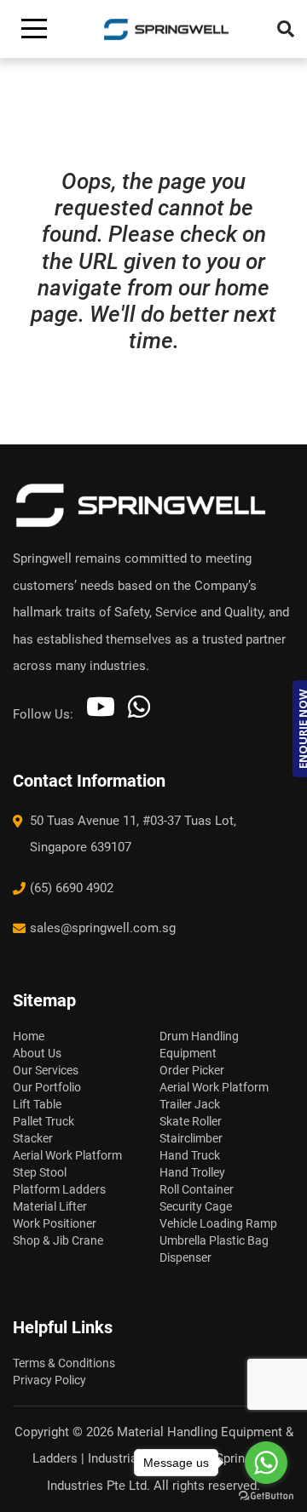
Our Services (45, 1070)
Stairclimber (191, 1138)
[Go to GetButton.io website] (266, 1495)
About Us (37, 1053)
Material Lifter (50, 1206)
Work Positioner (54, 1223)
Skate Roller (190, 1121)
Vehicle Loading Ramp (218, 1223)
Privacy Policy (49, 1380)
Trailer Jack (189, 1104)
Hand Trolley (192, 1172)
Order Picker (191, 1070)
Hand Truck (189, 1155)
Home (28, 1036)
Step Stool (40, 1172)
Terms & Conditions (64, 1363)
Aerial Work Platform (67, 1155)
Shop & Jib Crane (58, 1240)
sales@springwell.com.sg (103, 928)
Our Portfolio (47, 1087)
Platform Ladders (59, 1189)
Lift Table (37, 1104)
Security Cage (195, 1206)
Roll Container (196, 1189)
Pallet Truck (43, 1121)
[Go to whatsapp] (266, 1462)
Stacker (33, 1138)
